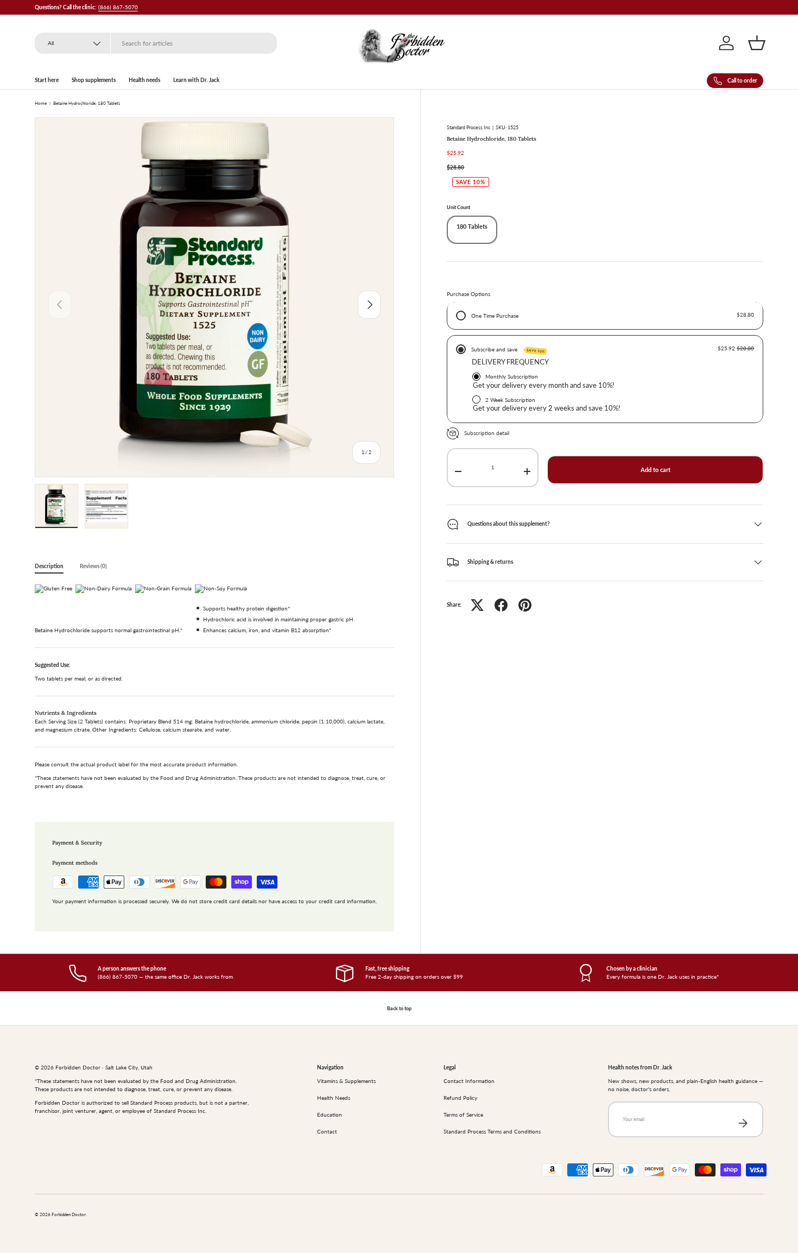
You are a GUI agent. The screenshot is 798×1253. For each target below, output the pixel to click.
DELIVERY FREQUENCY (510, 362)
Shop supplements (94, 80)
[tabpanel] (214, 690)
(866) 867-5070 (118, 7)
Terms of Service (463, 1114)
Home (41, 104)
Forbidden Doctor (69, 1214)
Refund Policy (460, 1097)
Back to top (399, 1008)
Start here (47, 80)
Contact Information (469, 1081)
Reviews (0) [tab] (93, 566)
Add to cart (655, 470)
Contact (327, 1131)
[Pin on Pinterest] (525, 605)
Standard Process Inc (468, 127)
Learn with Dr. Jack (196, 80)
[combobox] (156, 43)
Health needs (144, 80)
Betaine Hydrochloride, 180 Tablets (86, 104)
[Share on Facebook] (501, 605)
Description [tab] (49, 566)
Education (329, 1114)
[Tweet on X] (477, 605)
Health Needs (333, 1097)
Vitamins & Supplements (346, 1081)
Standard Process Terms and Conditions (492, 1131)
